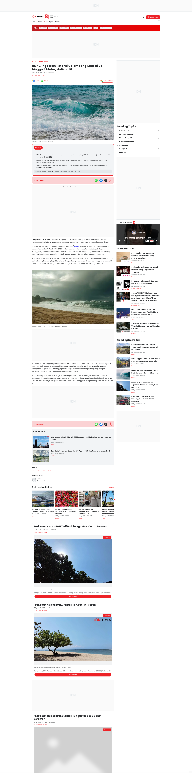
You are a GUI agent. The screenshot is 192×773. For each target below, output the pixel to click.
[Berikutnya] (114, 596)
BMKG (76, 246)
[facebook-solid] (101, 180)
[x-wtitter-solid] (105, 180)
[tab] (39, 148)
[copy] (110, 180)
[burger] (159, 21)
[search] (143, 17)
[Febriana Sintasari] (34, 480)
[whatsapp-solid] (96, 180)
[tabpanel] (73, 163)
